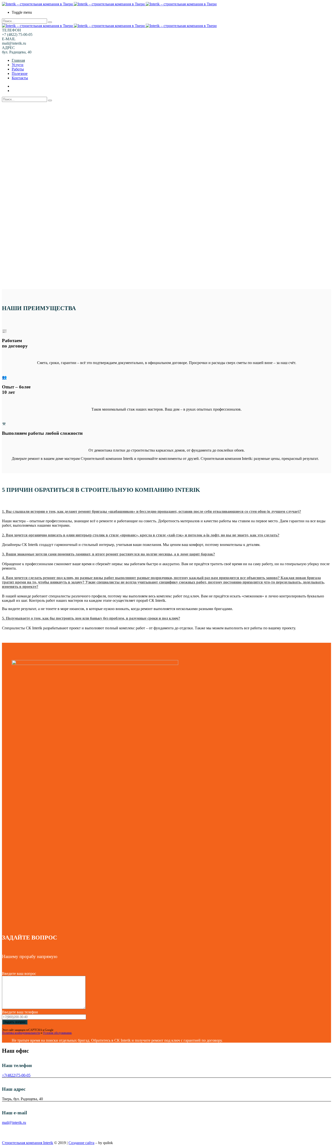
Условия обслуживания (57, 1033)
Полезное (20, 73)
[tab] (166, 511)
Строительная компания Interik (27, 1143)
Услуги (17, 65)
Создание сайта (81, 1143)
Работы (18, 69)
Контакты (20, 78)
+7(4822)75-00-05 (16, 1075)
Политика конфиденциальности (21, 1033)
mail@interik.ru (14, 1122)
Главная (18, 60)
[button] (166, 511)
